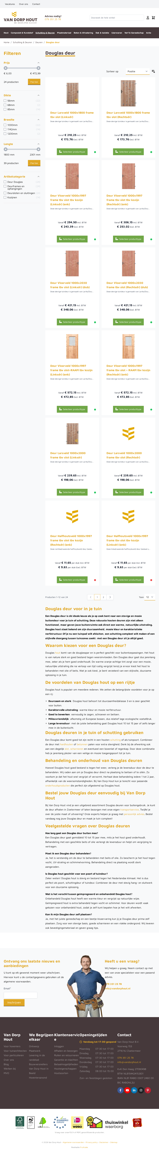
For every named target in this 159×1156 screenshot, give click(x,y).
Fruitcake (84, 1147)
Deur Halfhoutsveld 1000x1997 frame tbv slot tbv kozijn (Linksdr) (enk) (127, 540)
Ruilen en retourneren (66, 1055)
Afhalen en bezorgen (66, 1050)
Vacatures (10, 4)
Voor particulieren (14, 1055)
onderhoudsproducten (58, 785)
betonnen (82, 744)
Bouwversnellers (38, 1064)
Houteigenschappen (65, 1068)
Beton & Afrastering (83, 32)
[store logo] (20, 17)
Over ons (23, 4)
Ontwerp (34, 1046)
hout (58, 652)
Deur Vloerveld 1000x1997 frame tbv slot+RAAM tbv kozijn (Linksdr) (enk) (71, 370)
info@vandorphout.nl (117, 988)
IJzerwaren (116, 32)
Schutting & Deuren (45, 32)
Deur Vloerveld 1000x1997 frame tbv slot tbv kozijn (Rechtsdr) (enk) (124, 200)
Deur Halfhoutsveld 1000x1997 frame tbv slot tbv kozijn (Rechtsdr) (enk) (71, 540)
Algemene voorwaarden (73, 1142)
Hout (6, 32)
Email (7, 988)
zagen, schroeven (96, 714)
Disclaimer (103, 1142)
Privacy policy (92, 1142)
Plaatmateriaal (64, 32)
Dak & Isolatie (102, 32)
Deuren (39, 42)
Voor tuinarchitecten (15, 1050)
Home (6, 42)
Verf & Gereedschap (134, 32)
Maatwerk (34, 1050)
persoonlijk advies (134, 814)
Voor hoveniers (12, 1046)
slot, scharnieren (74, 748)
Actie (148, 32)
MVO (6, 1073)
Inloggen (59, 1046)
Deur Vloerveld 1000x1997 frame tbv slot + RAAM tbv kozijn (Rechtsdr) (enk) (128, 370)
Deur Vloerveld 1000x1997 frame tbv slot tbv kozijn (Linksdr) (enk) (68, 200)
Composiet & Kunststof (22, 32)
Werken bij (10, 1068)
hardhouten (67, 744)
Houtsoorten (61, 1073)
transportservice (129, 809)
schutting (115, 739)
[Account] (148, 18)
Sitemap (113, 1142)
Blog (6, 1064)
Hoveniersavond (38, 1077)
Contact (36, 4)
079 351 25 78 (113, 984)
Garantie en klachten (66, 1059)
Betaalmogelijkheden (66, 1064)
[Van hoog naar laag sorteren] (153, 71)
